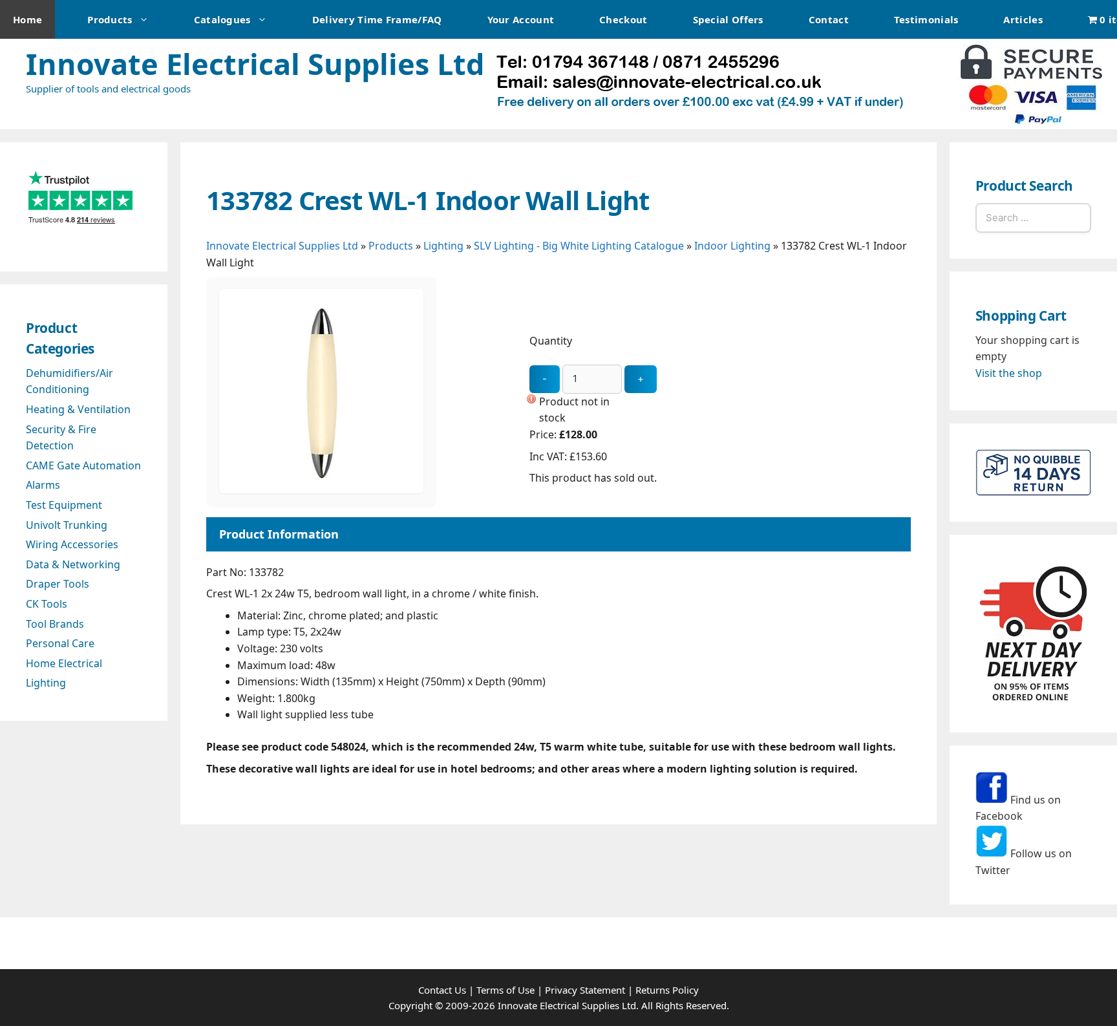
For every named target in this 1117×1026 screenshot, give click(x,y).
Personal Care (60, 643)
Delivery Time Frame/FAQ (377, 19)
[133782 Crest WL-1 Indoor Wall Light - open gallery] (321, 489)
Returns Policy (667, 989)
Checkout (623, 19)
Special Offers (728, 19)
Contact (829, 19)
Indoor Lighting (732, 246)
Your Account (521, 19)
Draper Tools (57, 584)
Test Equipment (64, 505)
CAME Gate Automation (83, 465)
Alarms (43, 485)
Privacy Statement (585, 989)
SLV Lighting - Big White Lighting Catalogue (579, 246)
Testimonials (926, 19)
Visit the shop (1008, 373)
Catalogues (222, 19)
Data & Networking (73, 564)
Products (109, 19)
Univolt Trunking (66, 525)
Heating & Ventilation (78, 409)
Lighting (443, 246)
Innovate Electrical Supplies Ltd (255, 63)
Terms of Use (505, 989)
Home (27, 19)
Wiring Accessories (72, 544)
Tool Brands (55, 624)
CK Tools (46, 604)
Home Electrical (64, 663)
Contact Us (442, 989)
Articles (1022, 19)
